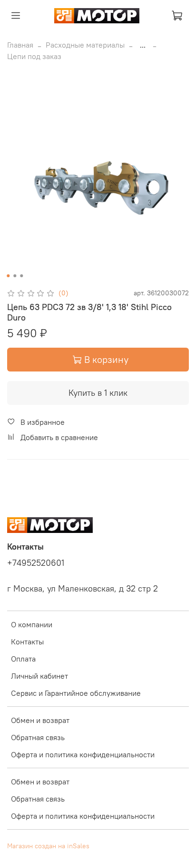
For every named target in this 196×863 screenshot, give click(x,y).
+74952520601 (35, 563)
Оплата (23, 658)
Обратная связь (38, 737)
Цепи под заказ (34, 56)
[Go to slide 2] (14, 275)
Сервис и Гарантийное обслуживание (76, 693)
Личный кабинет (39, 676)
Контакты (27, 641)
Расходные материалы (85, 45)
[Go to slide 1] (8, 275)
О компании (31, 624)
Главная (20, 45)
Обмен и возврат (40, 720)
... (143, 44)
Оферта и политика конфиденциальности (83, 754)
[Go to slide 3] (21, 275)
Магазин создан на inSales (48, 846)
